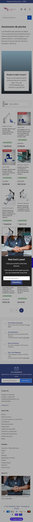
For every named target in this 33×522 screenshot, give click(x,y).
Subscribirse (16, 282)
